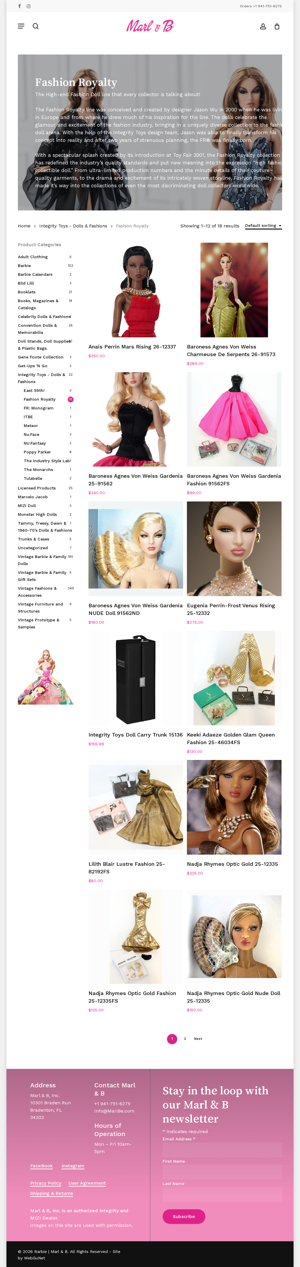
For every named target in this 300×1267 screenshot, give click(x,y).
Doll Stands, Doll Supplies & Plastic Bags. (44, 345)
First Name (174, 1161)
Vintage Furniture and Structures (40, 607)
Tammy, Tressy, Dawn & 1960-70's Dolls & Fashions (45, 527)
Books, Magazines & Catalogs (38, 304)
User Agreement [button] (87, 1183)
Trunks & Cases (33, 539)
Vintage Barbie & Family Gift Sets (42, 576)
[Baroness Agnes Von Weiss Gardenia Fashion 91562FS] (234, 419)
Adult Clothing (33, 256)
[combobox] (263, 225)
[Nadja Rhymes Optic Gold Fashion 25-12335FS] (135, 937)
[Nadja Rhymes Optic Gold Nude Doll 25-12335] (234, 937)
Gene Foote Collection (41, 357)
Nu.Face (31, 434)
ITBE (28, 416)
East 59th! (34, 390)
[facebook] (19, 6)
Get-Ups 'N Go (32, 365)
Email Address (179, 1139)
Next (198, 1039)
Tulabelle (33, 478)
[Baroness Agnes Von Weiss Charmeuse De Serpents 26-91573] (234, 290)
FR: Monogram (39, 408)
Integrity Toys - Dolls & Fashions (73, 226)
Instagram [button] (73, 1166)
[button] (21, 26)
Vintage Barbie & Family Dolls (42, 560)
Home (24, 226)
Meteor (31, 425)
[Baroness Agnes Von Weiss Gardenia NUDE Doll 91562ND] (135, 548)
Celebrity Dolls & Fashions (44, 316)
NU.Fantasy (35, 443)
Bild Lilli (26, 283)
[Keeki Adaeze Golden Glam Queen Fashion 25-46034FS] (234, 678)
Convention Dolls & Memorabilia (37, 329)
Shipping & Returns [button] (51, 1193)
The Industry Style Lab (47, 460)
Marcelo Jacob (33, 496)
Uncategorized (33, 547)
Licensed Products (37, 488)
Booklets (26, 292)
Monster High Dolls (37, 514)
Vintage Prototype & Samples (38, 623)
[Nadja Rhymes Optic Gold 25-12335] (234, 807)
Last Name (173, 1183)
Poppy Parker (37, 452)
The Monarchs (38, 469)
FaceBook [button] (41, 1166)
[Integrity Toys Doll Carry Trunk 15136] (135, 678)
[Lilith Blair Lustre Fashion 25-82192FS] (135, 807)
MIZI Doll (27, 505)
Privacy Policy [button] (45, 1183)
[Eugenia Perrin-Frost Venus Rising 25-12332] (234, 548)
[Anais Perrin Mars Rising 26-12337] (135, 290)
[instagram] (28, 6)
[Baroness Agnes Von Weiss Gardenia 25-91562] (135, 419)
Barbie (24, 265)
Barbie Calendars (35, 274)
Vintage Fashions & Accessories (37, 592)
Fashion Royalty (39, 399)
